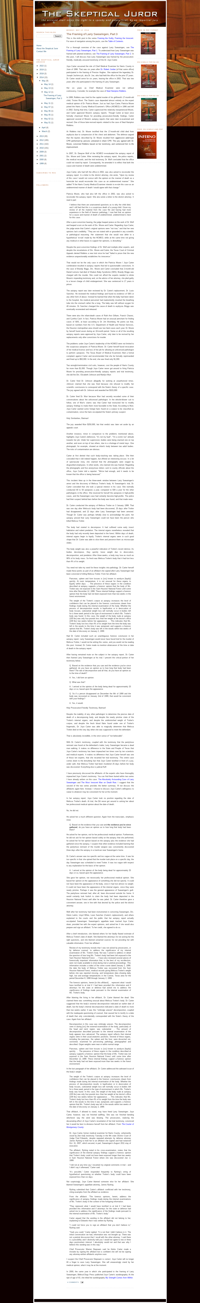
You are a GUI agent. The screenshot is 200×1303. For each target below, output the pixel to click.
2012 (42, 140)
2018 (42, 73)
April (44, 127)
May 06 (47, 111)
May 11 (47, 103)
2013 (42, 136)
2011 (42, 144)
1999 (42, 163)
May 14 (47, 84)
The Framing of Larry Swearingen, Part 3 (92, 34)
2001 (42, 156)
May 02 (47, 119)
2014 (42, 77)
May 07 (47, 107)
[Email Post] (81, 1282)
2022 (42, 66)
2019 (42, 70)
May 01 (47, 122)
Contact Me (41, 51)
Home (38, 45)
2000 (42, 159)
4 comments (73, 1282)
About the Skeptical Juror (47, 48)
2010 (42, 148)
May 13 (47, 88)
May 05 (47, 115)
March (45, 131)
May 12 (47, 92)
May (44, 81)
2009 (42, 152)
